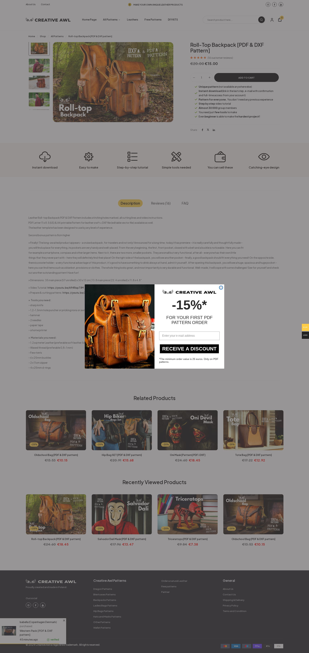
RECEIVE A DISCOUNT (189, 348)
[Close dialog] (221, 287)
